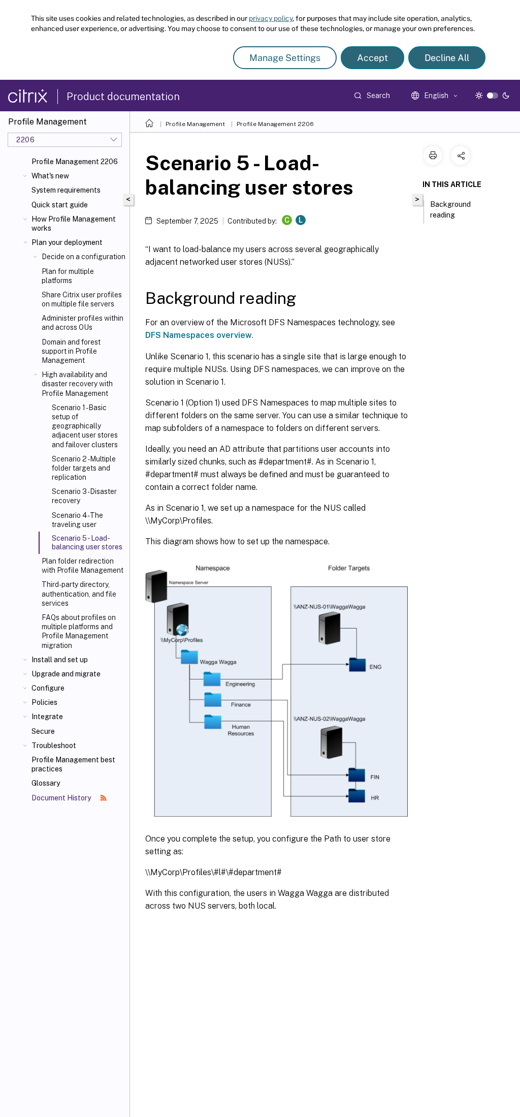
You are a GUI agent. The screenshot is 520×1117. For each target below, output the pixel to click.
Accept (372, 57)
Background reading (450, 209)
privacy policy (270, 18)
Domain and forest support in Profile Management (71, 351)
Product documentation (123, 96)
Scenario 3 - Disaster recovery (84, 496)
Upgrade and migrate (66, 674)
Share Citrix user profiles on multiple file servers (82, 299)
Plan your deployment (67, 242)
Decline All (447, 57)
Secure (43, 731)
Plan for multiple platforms (68, 276)
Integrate (47, 716)
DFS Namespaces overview (198, 335)
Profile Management (195, 124)
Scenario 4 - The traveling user (77, 520)
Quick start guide (59, 205)
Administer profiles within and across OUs (82, 322)
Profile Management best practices (73, 764)
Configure (47, 688)
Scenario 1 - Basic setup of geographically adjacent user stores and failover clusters (85, 426)
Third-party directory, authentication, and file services (79, 593)
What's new (50, 176)
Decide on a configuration (83, 257)
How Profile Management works (73, 223)
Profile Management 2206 (74, 162)
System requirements (66, 190)
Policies (44, 702)
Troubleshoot (53, 745)
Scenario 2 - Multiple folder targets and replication (84, 468)
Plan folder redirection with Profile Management (82, 565)
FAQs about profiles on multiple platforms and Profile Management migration (79, 631)
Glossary (45, 783)
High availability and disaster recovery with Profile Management (77, 383)
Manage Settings (284, 57)
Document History (61, 798)
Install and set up (59, 660)
